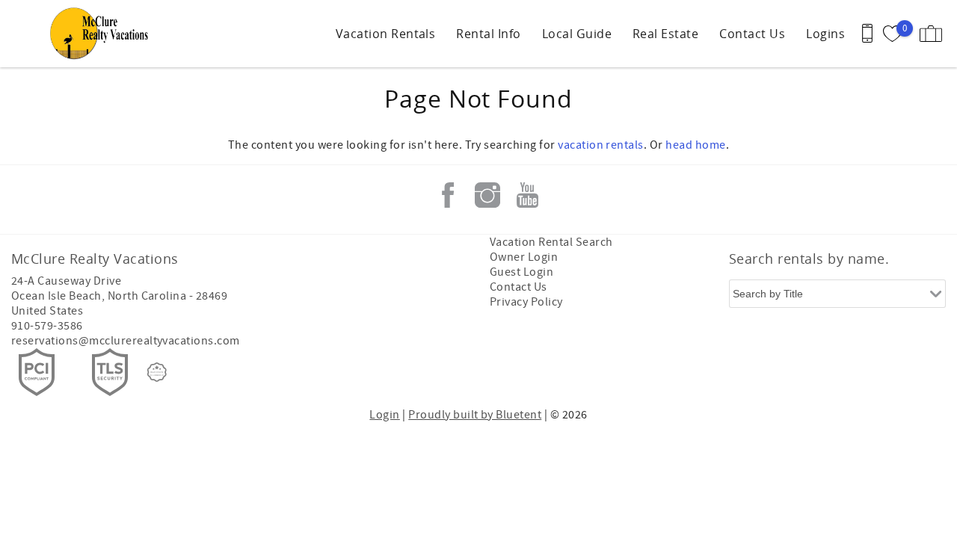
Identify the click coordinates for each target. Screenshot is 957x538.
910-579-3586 (47, 325)
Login (384, 414)
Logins (825, 33)
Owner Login (524, 257)
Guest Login (521, 272)
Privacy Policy (526, 301)
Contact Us (752, 33)
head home (695, 144)
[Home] (103, 33)
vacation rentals (601, 144)
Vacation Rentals (386, 33)
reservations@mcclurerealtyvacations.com (125, 340)
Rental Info (488, 33)
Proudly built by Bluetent (474, 414)
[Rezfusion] (157, 372)
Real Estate (665, 33)
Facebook (448, 195)
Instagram (487, 195)
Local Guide (577, 33)
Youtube (527, 195)
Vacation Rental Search (551, 242)
